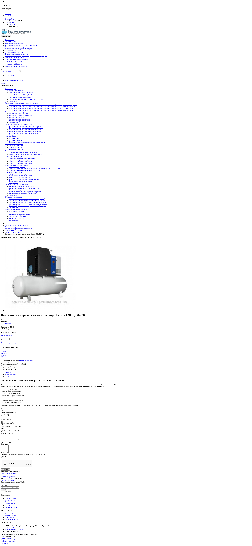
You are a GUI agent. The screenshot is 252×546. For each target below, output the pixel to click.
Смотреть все (13, 101)
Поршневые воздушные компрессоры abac (23, 190)
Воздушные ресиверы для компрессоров (18, 49)
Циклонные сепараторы (17, 218)
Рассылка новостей (11, 519)
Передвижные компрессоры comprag (21, 181)
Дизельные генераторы (16, 149)
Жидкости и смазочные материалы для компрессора (26, 154)
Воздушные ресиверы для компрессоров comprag (25, 131)
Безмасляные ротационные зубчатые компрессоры (21, 45)
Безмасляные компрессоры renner (20, 98)
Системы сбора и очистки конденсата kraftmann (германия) (28, 204)
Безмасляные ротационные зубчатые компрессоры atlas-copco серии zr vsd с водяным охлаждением (42, 106)
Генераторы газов (11, 50)
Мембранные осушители (17, 167)
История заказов (10, 516)
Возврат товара (10, 500)
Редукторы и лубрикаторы (17, 216)
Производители (10, 504)
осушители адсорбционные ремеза (20, 160)
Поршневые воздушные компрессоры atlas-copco (25, 188)
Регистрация (13, 24)
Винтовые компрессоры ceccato (19, 121)
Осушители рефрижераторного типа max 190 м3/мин (26, 170)
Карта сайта (9, 502)
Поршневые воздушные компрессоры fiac (23, 193)
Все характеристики (26, 360)
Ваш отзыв (4, 452)
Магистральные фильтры (17, 213)
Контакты (8, 15)
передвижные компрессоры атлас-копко (22, 174)
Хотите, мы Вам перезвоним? (22, 72)
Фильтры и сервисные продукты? (16, 66)
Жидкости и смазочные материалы (16, 54)
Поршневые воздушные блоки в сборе (21, 186)
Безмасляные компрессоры (14, 43)
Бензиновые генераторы (17, 145)
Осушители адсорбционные (14, 57)
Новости (8, 14)
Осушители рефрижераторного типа (17, 59)
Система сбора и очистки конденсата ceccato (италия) (27, 200)
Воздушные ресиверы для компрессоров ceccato (25, 129)
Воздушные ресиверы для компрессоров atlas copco (26, 128)
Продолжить (5, 469)
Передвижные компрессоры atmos (20, 177)
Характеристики (10, 374)
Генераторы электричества (14, 52)
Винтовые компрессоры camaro (19, 119)
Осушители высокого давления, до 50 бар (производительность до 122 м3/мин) (35, 168)
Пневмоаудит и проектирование (19, 215)
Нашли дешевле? (6, 335)
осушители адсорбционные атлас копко (22, 158)
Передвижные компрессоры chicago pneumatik (24, 179)
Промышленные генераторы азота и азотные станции (27, 142)
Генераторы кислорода (16, 140)
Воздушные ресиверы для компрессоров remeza (25, 133)
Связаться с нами (10, 498)
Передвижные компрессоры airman (20, 176)
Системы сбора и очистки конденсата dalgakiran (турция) (28, 202)
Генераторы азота (14, 138)
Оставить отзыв (6, 323)
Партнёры (8, 505)
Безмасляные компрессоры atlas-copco (21, 92)
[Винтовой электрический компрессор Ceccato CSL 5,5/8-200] (40, 310)
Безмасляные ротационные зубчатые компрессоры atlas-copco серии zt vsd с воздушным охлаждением (43, 105)
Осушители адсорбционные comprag (21, 163)
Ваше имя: (4, 444)
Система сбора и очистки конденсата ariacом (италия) (27, 199)
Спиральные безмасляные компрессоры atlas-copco (26, 99)
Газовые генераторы (15, 147)
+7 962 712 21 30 (10, 75)
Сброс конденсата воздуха (13, 65)
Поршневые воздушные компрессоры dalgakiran (25, 192)
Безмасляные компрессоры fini (19, 96)
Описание (8, 372)
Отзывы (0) (8, 376)
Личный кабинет (10, 514)
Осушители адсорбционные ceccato (20, 161)
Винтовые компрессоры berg (18, 117)
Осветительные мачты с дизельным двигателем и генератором (26, 56)
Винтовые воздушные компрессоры (17, 47)
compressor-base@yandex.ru (14, 80)
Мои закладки (9, 517)
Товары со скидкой (11, 507)
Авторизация (13, 26)
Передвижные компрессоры (14, 61)
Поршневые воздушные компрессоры (17, 63)
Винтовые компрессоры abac (18, 113)
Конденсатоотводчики (16, 211)
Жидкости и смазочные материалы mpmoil (23, 152)
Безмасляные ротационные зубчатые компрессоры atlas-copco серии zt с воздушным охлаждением (41, 110)
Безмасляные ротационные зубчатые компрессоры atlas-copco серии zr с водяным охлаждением (41, 108)
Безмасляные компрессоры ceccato (20, 94)
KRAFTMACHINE (11, 41)
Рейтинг (3, 456)
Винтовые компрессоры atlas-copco (20, 115)
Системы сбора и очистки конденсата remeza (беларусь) (27, 206)
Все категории (9, 40)
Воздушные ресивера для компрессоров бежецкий (25, 126)
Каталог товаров (10, 89)
